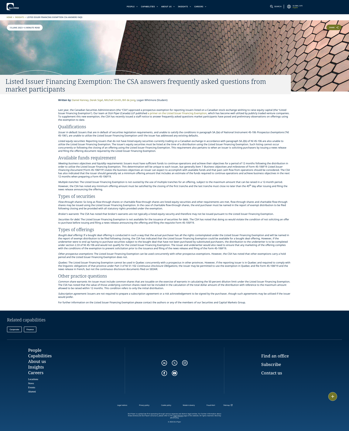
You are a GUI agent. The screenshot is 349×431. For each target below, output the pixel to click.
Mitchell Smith (112, 100)
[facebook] (164, 373)
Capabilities (148, 6)
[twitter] (174, 363)
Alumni (32, 391)
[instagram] (185, 363)
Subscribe (271, 364)
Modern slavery (189, 405)
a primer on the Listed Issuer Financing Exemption (177, 113)
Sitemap (226, 405)
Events (31, 387)
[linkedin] (164, 363)
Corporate (14, 329)
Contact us (271, 373)
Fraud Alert (211, 405)
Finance (30, 329)
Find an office (275, 356)
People (131, 6)
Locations (33, 379)
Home (9, 17)
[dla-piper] (13, 6)
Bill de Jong (128, 100)
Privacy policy (144, 405)
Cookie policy (166, 405)
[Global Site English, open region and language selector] (289, 7)
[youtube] (174, 373)
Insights (183, 6)
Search (278, 6)
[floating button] (332, 396)
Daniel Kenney (80, 100)
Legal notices (122, 405)
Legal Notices (178, 416)
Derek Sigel (96, 100)
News (31, 383)
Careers (198, 6)
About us (166, 6)
